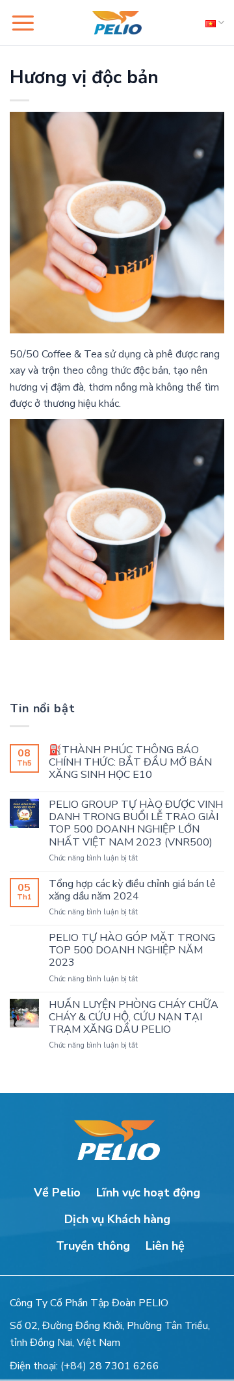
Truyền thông (93, 1246)
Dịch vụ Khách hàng (117, 1219)
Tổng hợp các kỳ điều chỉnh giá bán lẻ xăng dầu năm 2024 (132, 890)
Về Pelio (57, 1192)
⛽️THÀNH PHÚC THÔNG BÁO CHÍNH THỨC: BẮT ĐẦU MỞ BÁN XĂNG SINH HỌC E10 (130, 763)
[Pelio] (117, 22)
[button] (23, 23)
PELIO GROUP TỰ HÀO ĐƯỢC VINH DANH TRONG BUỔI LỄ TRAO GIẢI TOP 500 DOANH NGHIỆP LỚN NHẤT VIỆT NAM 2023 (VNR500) (136, 824)
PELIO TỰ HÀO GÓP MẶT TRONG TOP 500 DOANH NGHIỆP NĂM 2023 (132, 951)
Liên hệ (165, 1246)
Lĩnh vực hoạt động (148, 1192)
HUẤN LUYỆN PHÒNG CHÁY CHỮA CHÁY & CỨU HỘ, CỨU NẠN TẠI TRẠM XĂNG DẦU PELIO (133, 1018)
